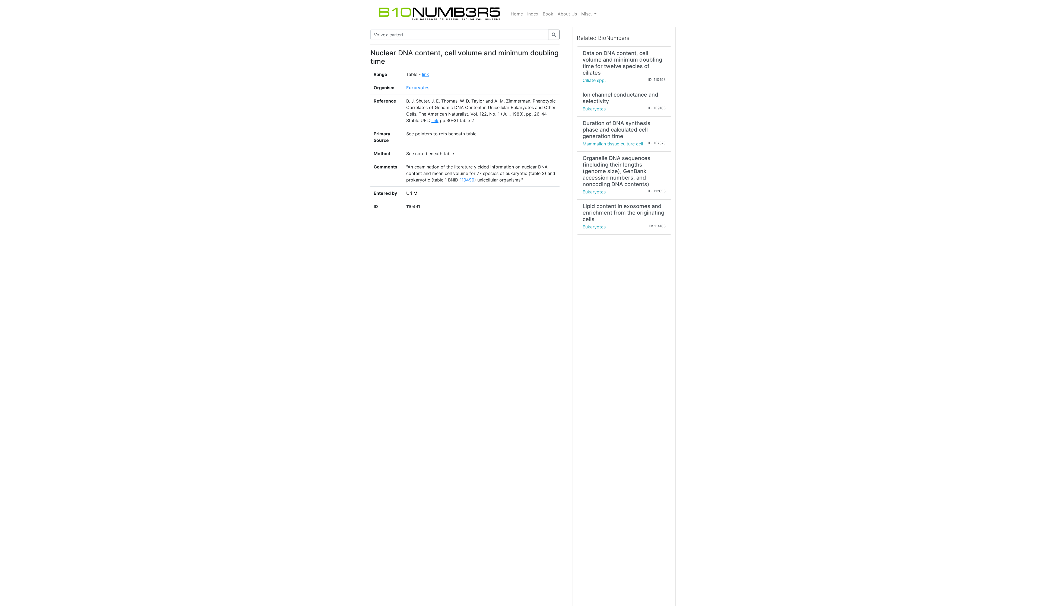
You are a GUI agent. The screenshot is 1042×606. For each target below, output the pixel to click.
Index (532, 14)
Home (517, 14)
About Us (567, 14)
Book (548, 14)
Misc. (587, 14)
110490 (467, 180)
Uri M (411, 193)
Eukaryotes (417, 87)
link (425, 74)
